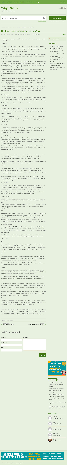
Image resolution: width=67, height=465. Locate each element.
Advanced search (42, 21)
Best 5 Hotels (33, 86)
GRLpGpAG (7, 34)
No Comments (27, 34)
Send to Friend (6, 320)
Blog (11, 27)
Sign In (62, 2)
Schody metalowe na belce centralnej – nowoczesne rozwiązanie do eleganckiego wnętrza (57, 390)
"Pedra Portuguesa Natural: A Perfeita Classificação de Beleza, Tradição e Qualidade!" (57, 63)
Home (3, 2)
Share (11, 320)
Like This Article (55, 39)
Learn (54, 422)
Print (65, 34)
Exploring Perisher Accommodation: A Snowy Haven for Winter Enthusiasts (57, 57)
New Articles (60, 379)
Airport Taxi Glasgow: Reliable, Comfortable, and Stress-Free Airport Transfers (56, 384)
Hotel (14, 27)
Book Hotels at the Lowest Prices (21, 227)
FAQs (38, 2)
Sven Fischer (55, 428)
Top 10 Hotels (32, 127)
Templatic (22, 463)
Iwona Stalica (55, 433)
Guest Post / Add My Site (15, 2)
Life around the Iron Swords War (57, 54)
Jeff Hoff (55, 439)
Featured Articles (52, 379)
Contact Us (30, 2)
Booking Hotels (39, 46)
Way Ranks (9, 7)
